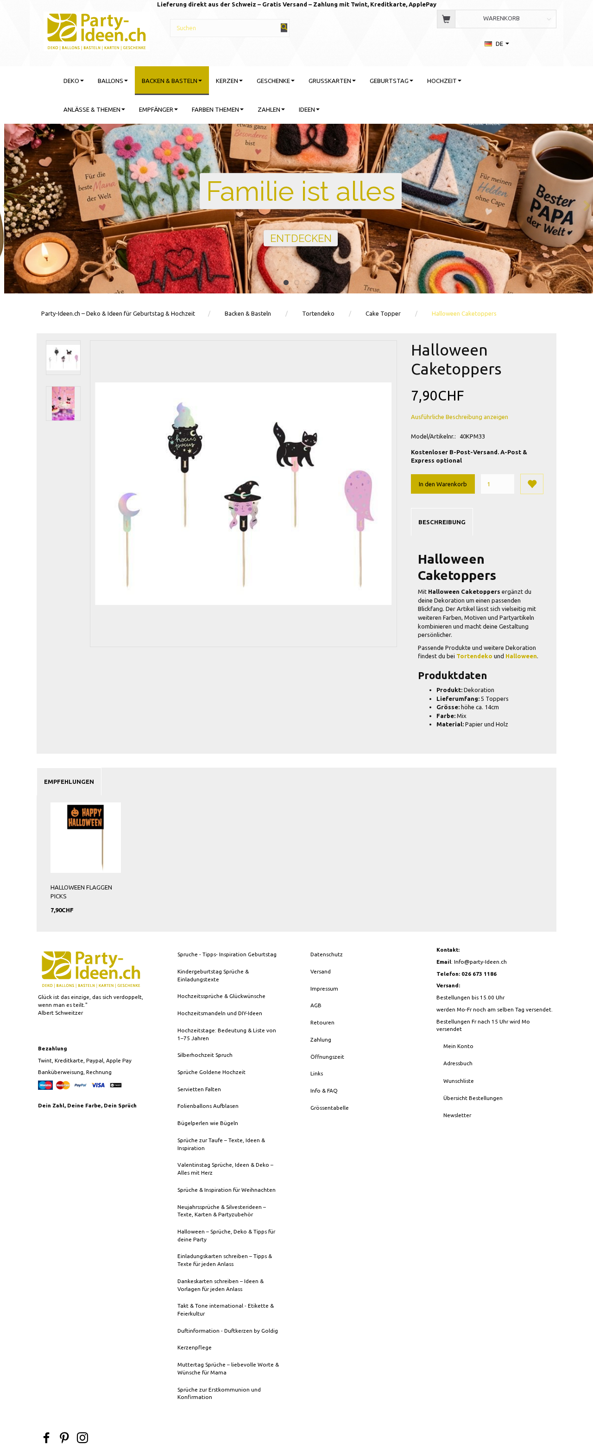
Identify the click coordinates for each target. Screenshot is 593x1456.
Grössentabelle (329, 1108)
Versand (320, 971)
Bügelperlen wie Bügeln (207, 1123)
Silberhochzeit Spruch (205, 1055)
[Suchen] (284, 27)
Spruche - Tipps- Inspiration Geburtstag (227, 954)
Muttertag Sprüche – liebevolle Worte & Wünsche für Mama (228, 1368)
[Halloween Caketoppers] (243, 493)
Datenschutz (326, 954)
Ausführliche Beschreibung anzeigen (459, 416)
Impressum (324, 989)
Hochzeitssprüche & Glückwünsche (221, 996)
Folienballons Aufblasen (208, 1106)
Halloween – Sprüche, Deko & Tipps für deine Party (226, 1235)
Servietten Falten (199, 1089)
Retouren (322, 1022)
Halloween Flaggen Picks (81, 891)
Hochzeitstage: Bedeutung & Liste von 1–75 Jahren (226, 1034)
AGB (316, 1005)
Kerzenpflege (194, 1347)
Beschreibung (442, 522)
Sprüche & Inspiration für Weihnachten (226, 1190)
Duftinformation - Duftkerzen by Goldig (227, 1331)
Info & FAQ (324, 1090)
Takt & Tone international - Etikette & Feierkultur (225, 1309)
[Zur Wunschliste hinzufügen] (531, 484)
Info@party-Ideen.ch (480, 962)
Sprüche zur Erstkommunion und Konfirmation (219, 1393)
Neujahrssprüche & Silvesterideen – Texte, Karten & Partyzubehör (221, 1211)
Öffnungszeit (327, 1057)
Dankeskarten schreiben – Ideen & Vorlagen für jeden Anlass (220, 1285)
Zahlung (320, 1039)
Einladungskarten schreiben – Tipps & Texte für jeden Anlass (224, 1260)
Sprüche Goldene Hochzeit (211, 1072)
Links (316, 1073)
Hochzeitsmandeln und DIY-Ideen (219, 1013)
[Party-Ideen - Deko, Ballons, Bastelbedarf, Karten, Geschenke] (97, 30)
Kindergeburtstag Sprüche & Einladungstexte (213, 975)
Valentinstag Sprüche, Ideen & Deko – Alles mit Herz (225, 1169)
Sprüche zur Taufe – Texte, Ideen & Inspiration (221, 1144)
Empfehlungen (69, 781)
